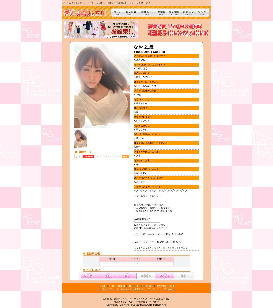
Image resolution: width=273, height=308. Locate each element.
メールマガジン (123, 289)
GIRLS (121, 286)
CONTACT (161, 286)
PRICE (111, 286)
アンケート (153, 289)
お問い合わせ (169, 289)
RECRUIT (148, 286)
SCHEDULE (134, 286)
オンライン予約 (105, 289)
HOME (102, 286)
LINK (171, 286)
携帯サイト (139, 289)
